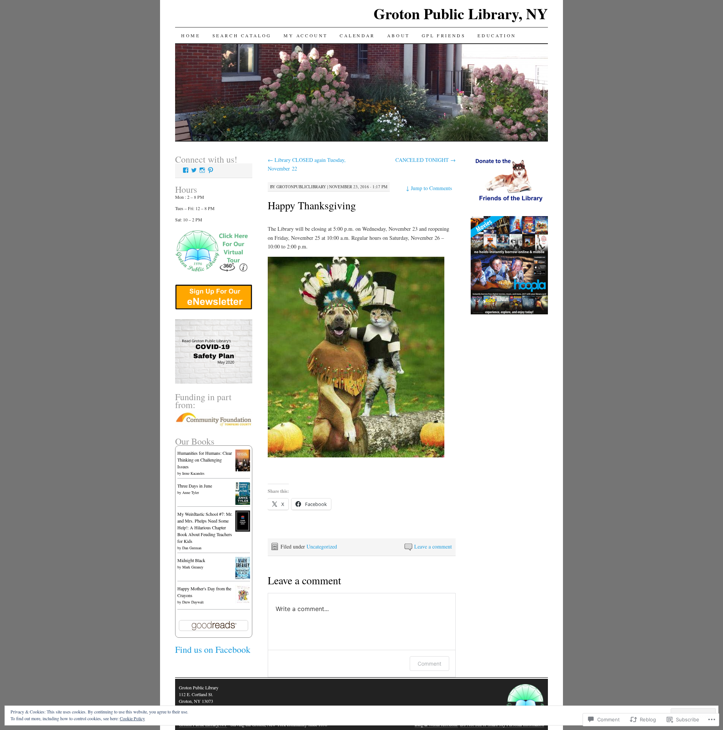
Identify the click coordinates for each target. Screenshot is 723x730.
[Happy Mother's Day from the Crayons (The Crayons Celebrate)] (242, 602)
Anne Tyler (190, 492)
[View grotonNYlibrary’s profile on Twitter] (194, 170)
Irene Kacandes (193, 473)
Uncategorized (322, 546)
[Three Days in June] (242, 503)
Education (496, 35)
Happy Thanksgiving (312, 205)
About (398, 35)
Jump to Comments (429, 188)
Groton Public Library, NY (461, 13)
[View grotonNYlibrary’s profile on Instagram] (202, 170)
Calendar (357, 35)
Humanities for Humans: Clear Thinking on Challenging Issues (204, 459)
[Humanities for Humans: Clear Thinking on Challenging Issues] (242, 469)
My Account (306, 35)
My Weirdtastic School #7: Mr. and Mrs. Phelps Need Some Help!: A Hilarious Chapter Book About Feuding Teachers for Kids (204, 527)
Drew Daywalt (193, 602)
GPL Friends (444, 35)
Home (190, 35)
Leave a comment (433, 546)
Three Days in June (194, 486)
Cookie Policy (132, 718)
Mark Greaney (192, 567)
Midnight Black (191, 560)
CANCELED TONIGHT (425, 159)
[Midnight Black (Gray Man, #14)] (242, 577)
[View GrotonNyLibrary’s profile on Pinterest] (210, 170)
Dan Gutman (191, 547)
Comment (429, 663)
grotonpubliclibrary (301, 186)
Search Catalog (242, 35)
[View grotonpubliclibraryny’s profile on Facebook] (186, 170)
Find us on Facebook (212, 649)
